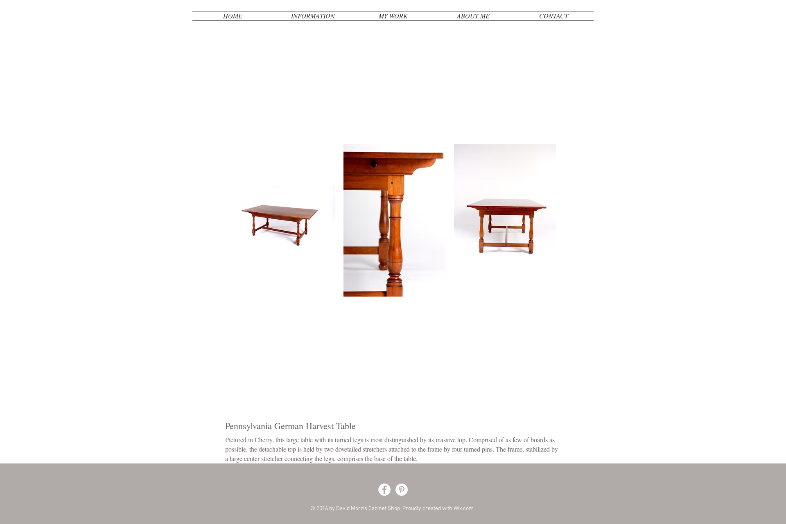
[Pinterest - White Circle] (401, 490)
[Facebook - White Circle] (384, 490)
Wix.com (464, 508)
